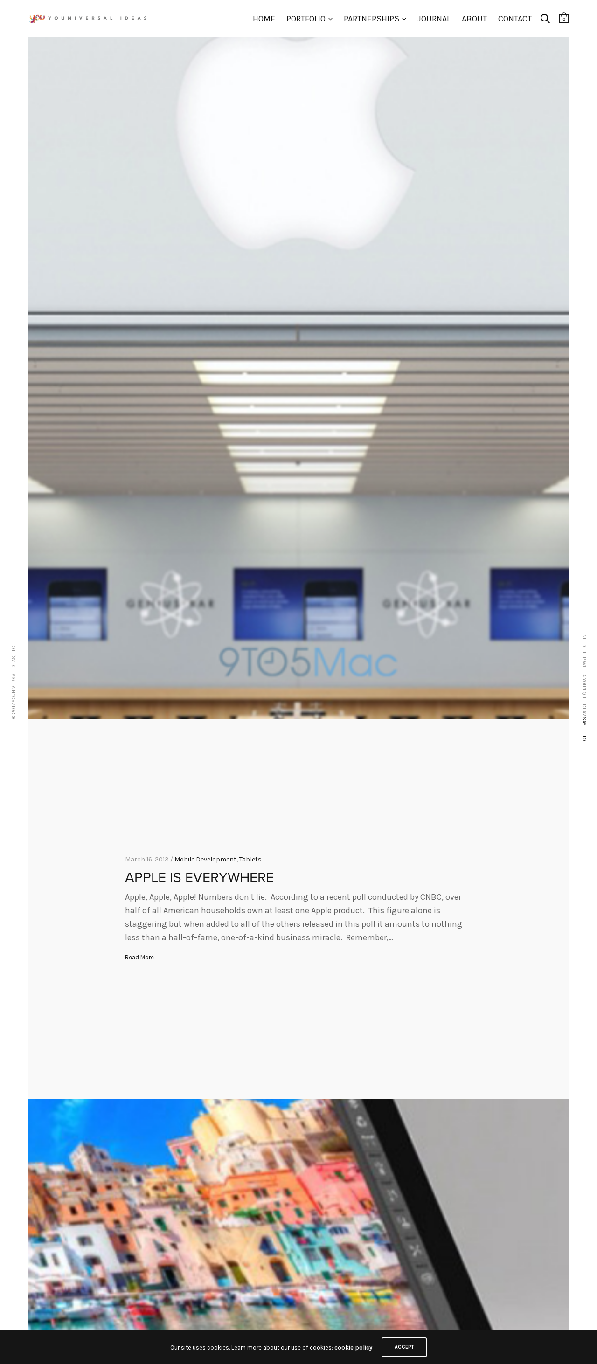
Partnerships (371, 19)
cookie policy (353, 1347)
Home (264, 19)
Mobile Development (205, 859)
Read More (139, 957)
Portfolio (306, 19)
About (474, 19)
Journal (434, 19)
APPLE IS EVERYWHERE (199, 877)
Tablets (250, 859)
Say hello (584, 729)
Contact (515, 19)
